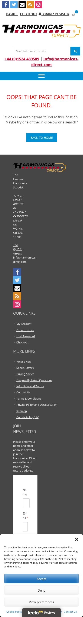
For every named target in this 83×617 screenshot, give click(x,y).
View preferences (41, 602)
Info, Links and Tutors (30, 386)
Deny (41, 590)
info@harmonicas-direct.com (24, 260)
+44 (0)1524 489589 (22, 58)
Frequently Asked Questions (34, 380)
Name (25, 492)
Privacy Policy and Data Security (36, 405)
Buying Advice (25, 374)
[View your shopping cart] (73, 14)
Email (25, 516)
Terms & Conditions (28, 398)
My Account (23, 324)
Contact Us (70, 611)
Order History (25, 330)
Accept (41, 579)
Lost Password (25, 336)
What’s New (23, 362)
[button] (76, 539)
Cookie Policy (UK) (27, 417)
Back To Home (41, 138)
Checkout (28, 14)
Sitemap (21, 411)
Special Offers (25, 368)
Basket (12, 14)
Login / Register (55, 14)
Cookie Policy (14, 611)
